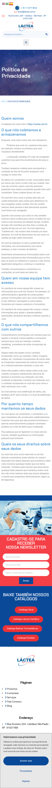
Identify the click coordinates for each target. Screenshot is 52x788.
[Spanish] (11, 3)
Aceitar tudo (26, 760)
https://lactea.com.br (37, 124)
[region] (26, 760)
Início (3, 101)
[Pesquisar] (46, 34)
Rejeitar (26, 781)
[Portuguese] (7, 3)
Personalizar (26, 771)
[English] (3, 3)
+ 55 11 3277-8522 (29, 8)
